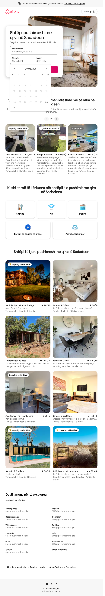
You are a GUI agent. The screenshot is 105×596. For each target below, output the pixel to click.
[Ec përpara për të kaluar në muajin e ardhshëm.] (46, 69)
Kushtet (57, 591)
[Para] (56, 119)
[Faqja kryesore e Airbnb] (12, 11)
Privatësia (46, 591)
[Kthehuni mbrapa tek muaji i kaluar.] (15, 69)
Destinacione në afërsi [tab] (15, 500)
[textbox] (22, 61)
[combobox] (34, 51)
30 (46, 102)
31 (14, 108)
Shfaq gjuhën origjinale (75, 3)
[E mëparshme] (46, 119)
